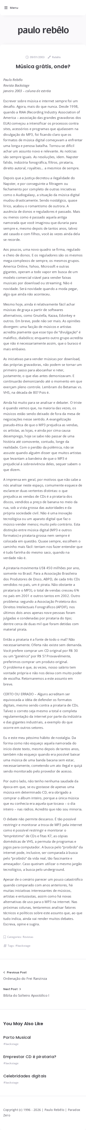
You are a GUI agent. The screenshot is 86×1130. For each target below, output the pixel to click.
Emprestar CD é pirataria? (29, 1056)
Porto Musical (17, 1037)
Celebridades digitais (24, 1076)
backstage (23, 946)
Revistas (28, 937)
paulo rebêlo (43, 30)
